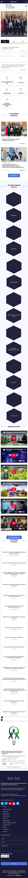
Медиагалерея (6, 820)
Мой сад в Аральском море (9, 822)
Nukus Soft (18, 875)
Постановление (6, 825)
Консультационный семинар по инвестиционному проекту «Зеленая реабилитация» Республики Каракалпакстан (13, 66)
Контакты (5, 831)
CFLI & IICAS (5, 829)
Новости (5, 137)
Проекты (5, 827)
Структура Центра (7, 809)
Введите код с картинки (6, 853)
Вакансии (5, 818)
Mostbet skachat (21, 794)
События (10, 137)
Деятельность (6, 813)
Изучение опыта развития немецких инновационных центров (10, 48)
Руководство (6, 811)
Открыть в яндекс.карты (15, 767)
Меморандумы (6, 816)
